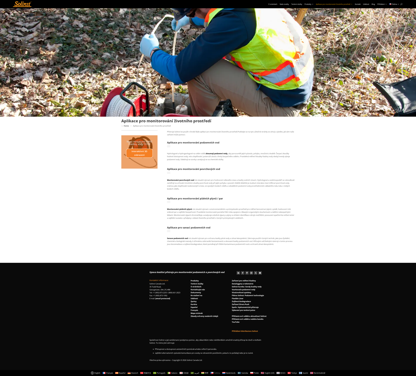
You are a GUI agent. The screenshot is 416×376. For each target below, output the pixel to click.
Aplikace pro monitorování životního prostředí (333, 4)
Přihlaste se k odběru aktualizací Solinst (249, 316)
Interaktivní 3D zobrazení (139, 153)
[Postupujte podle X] (255, 273)
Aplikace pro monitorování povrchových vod (193, 169)
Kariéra (194, 304)
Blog (373, 4)
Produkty (308, 4)
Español (194, 307)
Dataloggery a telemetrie (242, 284)
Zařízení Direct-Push (240, 304)
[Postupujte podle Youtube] (260, 273)
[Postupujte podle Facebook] (242, 273)
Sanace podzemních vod (177, 238)
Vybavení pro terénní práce (243, 310)
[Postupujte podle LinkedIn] (238, 273)
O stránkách (272, 4)
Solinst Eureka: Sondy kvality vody (247, 286)
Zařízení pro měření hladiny (244, 281)
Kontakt (358, 4)
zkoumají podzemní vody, (217, 153)
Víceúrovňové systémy (241, 292)
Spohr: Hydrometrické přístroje (245, 307)
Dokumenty (196, 292)
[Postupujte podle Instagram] (251, 273)
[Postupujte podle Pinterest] (247, 273)
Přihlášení (381, 4)
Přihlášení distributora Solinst (245, 331)
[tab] (168, 146)
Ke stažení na (196, 295)
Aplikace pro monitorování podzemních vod (193, 142)
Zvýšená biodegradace (241, 301)
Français (194, 310)
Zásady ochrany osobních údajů (204, 316)
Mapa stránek (197, 313)
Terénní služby (296, 4)
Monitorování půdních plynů (179, 209)
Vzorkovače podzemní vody (243, 289)
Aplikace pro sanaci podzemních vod (188, 227)
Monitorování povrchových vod (180, 180)
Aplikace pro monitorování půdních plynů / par (195, 198)
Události (366, 4)
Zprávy (194, 301)
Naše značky (284, 4)
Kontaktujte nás (198, 289)
